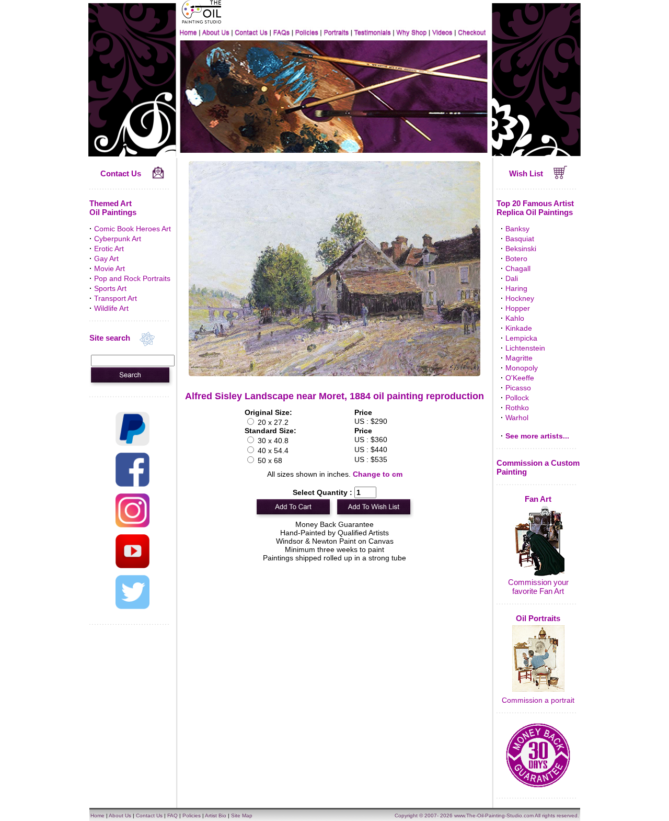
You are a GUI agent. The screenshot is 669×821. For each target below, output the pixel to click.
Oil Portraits (538, 618)
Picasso (518, 388)
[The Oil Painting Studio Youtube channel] (132, 565)
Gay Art (106, 258)
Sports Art (110, 288)
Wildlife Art (111, 308)
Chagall (517, 268)
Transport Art (115, 298)
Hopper (517, 308)
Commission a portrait (538, 700)
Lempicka (521, 338)
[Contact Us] (158, 176)
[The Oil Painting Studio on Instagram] (132, 525)
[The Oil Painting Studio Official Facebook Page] (132, 484)
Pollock (517, 397)
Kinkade (518, 328)
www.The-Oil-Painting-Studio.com (494, 815)
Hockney (519, 298)
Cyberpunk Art (117, 238)
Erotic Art (109, 248)
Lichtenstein (525, 348)
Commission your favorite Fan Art (538, 586)
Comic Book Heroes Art (132, 228)
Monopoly (521, 368)
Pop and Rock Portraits (132, 278)
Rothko (517, 407)
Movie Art (109, 268)
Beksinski (520, 248)
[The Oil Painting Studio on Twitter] (132, 606)
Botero (516, 258)
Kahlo (514, 318)
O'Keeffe (519, 378)
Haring (516, 288)
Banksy (517, 228)
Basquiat (519, 238)
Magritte (519, 358)
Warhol (516, 417)
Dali (511, 278)
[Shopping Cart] (560, 176)
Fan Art (538, 498)
